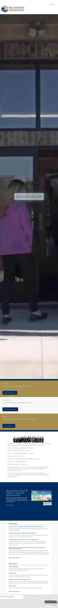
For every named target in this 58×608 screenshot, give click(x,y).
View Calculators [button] (9, 409)
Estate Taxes (12, 573)
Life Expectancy (14, 566)
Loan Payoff (12, 586)
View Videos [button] (8, 426)
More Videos (10, 505)
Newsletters (13, 524)
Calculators (13, 564)
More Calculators (14, 591)
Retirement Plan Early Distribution (19, 579)
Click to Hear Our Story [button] (29, 197)
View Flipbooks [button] (9, 393)
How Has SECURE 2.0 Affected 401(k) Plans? (22, 533)
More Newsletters (15, 557)
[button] (51, 4)
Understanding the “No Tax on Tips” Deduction (23, 539)
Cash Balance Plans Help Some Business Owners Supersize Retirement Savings (27, 548)
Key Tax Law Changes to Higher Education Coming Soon (26, 526)
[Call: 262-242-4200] (42, 473)
